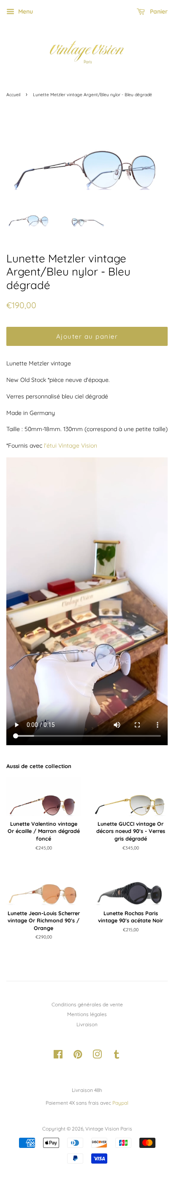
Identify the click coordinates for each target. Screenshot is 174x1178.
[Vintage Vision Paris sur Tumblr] (116, 1056)
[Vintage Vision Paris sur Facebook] (58, 1056)
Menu (24, 11)
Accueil (13, 94)
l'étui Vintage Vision (70, 445)
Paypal (120, 1103)
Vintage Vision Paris (108, 1128)
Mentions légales (87, 1014)
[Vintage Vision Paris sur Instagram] (97, 1056)
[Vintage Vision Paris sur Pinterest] (77, 1056)
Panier (158, 11)
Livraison (87, 1024)
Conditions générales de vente (87, 1004)
